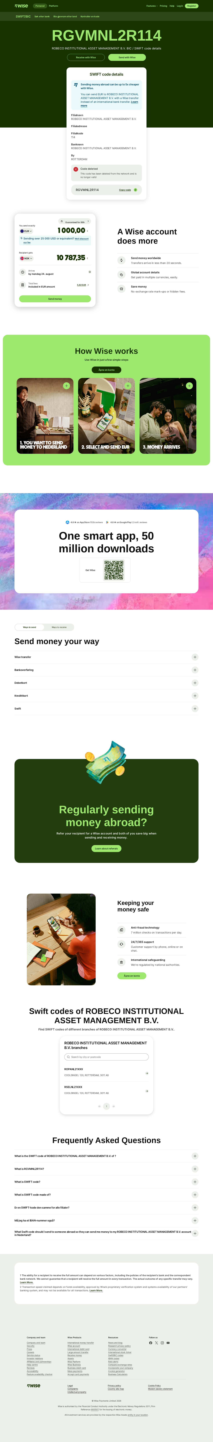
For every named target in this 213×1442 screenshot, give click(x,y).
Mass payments (75, 1371)
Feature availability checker (39, 1374)
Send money (55, 298)
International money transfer (81, 1342)
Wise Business (74, 1364)
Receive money (75, 1355)
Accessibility (32, 1371)
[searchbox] (106, 1056)
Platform (53, 5)
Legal (70, 1385)
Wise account (74, 1346)
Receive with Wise (86, 57)
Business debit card (77, 1368)
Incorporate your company (120, 1368)
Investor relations (35, 1358)
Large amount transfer (78, 1352)
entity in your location (138, 1415)
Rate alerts (113, 1361)
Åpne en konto (107, 369)
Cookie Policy (154, 1385)
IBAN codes (113, 1358)
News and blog (115, 1342)
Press (29, 1349)
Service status (33, 1355)
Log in (180, 5)
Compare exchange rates (120, 1364)
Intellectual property (77, 1392)
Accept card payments (78, 1374)
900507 (94, 1409)
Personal (40, 5)
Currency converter (117, 1349)
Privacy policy (114, 1385)
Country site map (116, 1389)
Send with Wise (127, 57)
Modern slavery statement (160, 1389)
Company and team (36, 1342)
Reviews (30, 1368)
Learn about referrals (106, 848)
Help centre (32, 1364)
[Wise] (21, 6)
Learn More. (26, 1282)
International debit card (78, 1349)
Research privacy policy (119, 1346)
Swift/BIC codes (115, 1355)
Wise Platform (74, 1361)
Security (30, 1346)
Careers (30, 1352)
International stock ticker (119, 1352)
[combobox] (26, 231)
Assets (71, 1358)
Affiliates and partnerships (39, 1361)
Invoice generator (116, 1371)
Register (191, 5)
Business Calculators (117, 1374)
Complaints (73, 1389)
